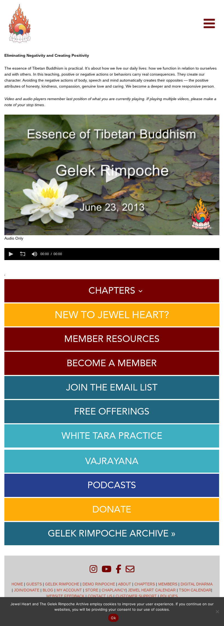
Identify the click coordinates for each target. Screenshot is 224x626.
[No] (217, 611)
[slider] (141, 254)
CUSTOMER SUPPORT (136, 596)
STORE (91, 590)
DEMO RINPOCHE (98, 584)
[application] (111, 175)
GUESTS (34, 584)
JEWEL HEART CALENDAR (152, 590)
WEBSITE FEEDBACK (65, 596)
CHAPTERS (144, 584)
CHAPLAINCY (114, 590)
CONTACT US (100, 596)
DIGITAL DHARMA (196, 584)
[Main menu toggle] (209, 23)
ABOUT (124, 584)
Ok (113, 618)
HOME (17, 584)
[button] (112, 175)
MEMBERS (167, 584)
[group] (34, 254)
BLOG (48, 590)
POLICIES (169, 596)
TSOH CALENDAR (195, 590)
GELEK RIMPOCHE (62, 584)
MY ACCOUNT (69, 590)
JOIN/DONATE (26, 590)
